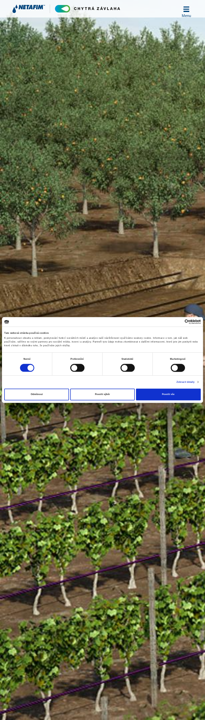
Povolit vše (168, 394)
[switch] (77, 368)
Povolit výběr (102, 394)
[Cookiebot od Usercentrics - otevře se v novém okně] (179, 322)
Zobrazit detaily (185, 382)
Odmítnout (37, 394)
